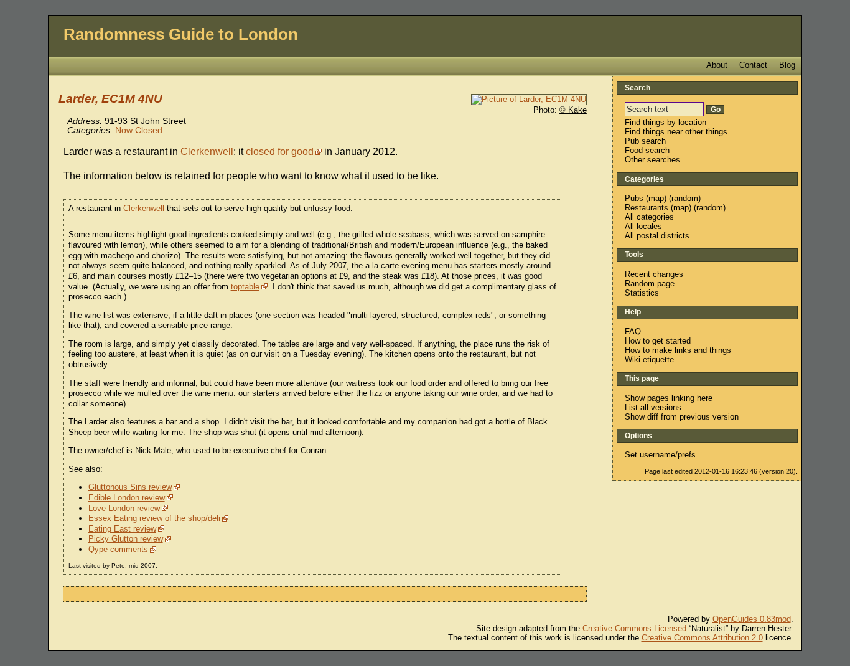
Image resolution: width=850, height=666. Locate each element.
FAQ (633, 331)
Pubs (634, 198)
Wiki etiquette (649, 359)
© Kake (573, 110)
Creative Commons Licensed (634, 628)
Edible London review (126, 497)
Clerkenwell (206, 151)
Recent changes (654, 274)
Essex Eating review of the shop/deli (154, 518)
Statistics (642, 293)
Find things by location (665, 122)
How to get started (658, 340)
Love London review (124, 508)
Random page (650, 283)
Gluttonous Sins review (130, 487)
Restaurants (646, 207)
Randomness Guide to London (180, 34)
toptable (245, 286)
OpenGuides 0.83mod (751, 619)
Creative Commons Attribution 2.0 (702, 637)
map (656, 198)
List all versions (653, 407)
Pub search (645, 141)
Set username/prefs (660, 454)
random (684, 198)
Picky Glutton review (125, 538)
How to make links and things (678, 350)
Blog (787, 65)
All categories (649, 217)
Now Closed (138, 130)
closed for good (280, 151)
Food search (647, 150)
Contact (753, 65)
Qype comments (118, 549)
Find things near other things (676, 131)
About (716, 65)
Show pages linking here (668, 398)
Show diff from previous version (682, 416)
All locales (643, 226)
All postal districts (657, 235)
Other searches (652, 159)
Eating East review (122, 528)
